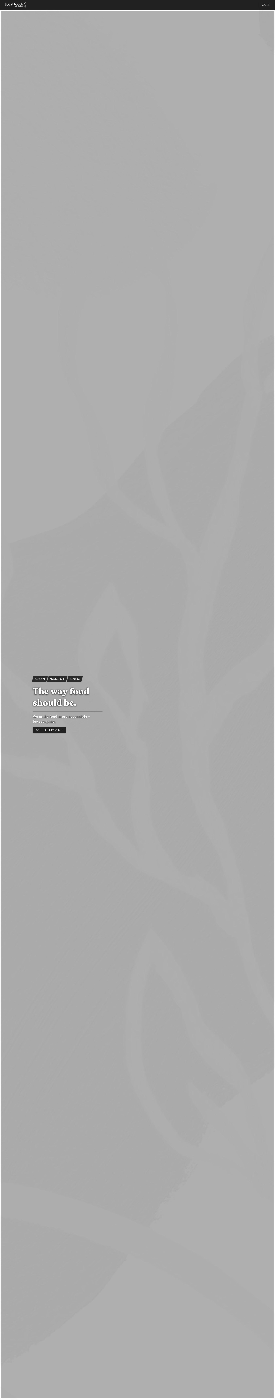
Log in (266, 4)
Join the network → (49, 729)
